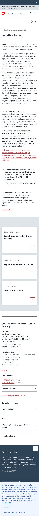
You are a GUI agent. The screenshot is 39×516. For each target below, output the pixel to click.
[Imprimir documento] (31, 21)
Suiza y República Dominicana (17, 14)
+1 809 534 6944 (8, 382)
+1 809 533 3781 (8, 380)
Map (3, 370)
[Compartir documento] (36, 21)
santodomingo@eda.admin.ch (13, 395)
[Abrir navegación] (36, 14)
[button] (35, 448)
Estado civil (6, 209)
